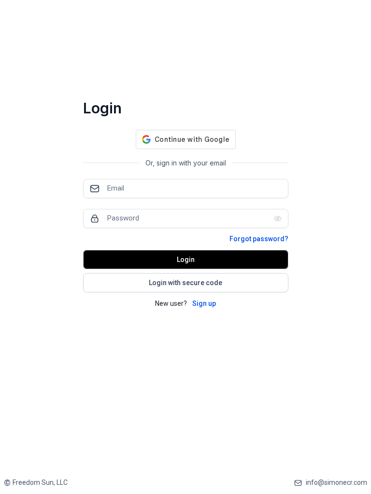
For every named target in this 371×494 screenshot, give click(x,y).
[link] (36, 482)
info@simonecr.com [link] (336, 482)
